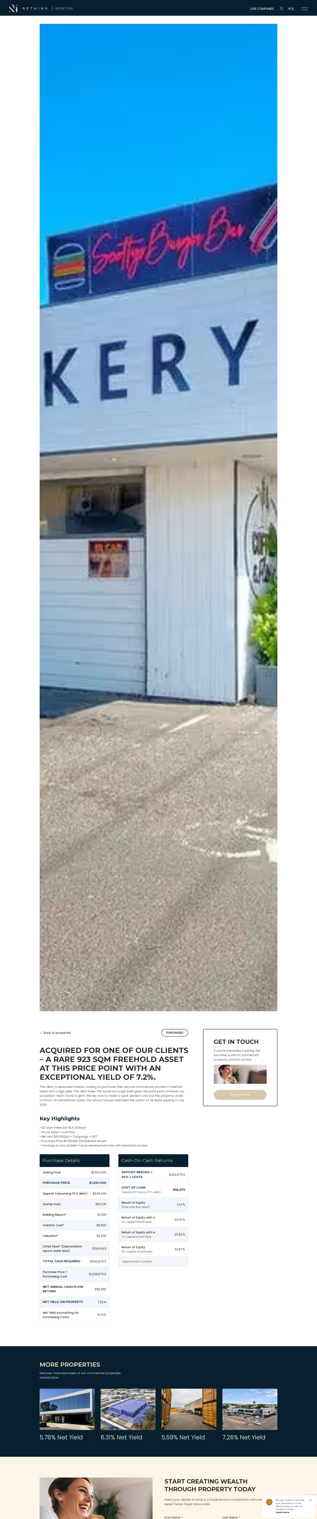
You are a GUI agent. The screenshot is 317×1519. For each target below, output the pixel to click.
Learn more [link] (282, 1512)
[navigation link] (304, 9)
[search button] (282, 9)
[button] (310, 1500)
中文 (291, 9)
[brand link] (41, 8)
